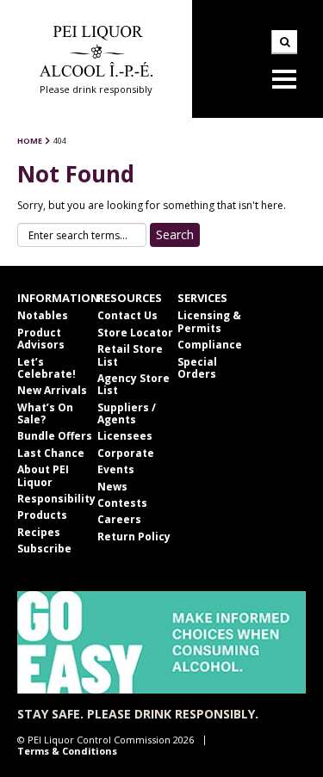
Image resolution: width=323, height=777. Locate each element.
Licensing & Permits (209, 321)
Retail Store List (130, 355)
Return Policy (134, 536)
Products (42, 515)
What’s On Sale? (45, 413)
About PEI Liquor (43, 475)
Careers (119, 519)
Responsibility (56, 498)
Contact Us (127, 315)
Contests (122, 503)
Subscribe (44, 548)
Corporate (125, 453)
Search (284, 42)
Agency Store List (133, 384)
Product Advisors (41, 338)
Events (115, 469)
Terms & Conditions (67, 750)
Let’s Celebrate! (46, 368)
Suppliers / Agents (126, 413)
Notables (42, 315)
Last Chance (50, 453)
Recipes (38, 532)
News (112, 486)
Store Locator (135, 332)
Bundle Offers (54, 436)
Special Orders (197, 368)
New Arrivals (52, 390)
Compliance (209, 344)
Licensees (124, 436)
